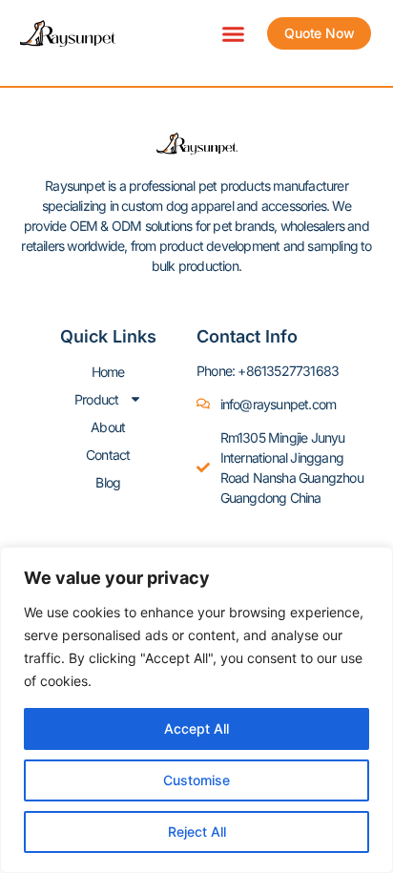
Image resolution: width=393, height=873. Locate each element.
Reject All (197, 831)
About (108, 427)
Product (96, 399)
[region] (196, 710)
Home (108, 372)
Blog (107, 482)
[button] (234, 33)
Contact (108, 455)
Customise (196, 780)
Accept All (196, 728)
